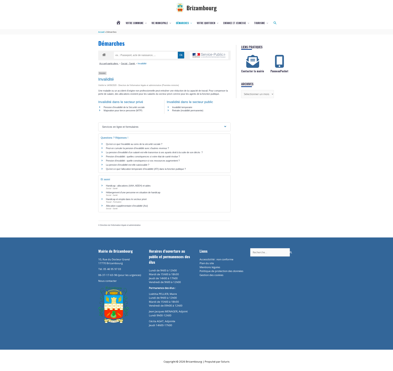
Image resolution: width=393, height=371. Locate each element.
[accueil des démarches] (104, 54)
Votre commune (135, 23)
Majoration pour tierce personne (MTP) (123, 110)
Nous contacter (107, 281)
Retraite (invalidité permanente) (187, 110)
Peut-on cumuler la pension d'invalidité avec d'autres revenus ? (137, 148)
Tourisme (259, 23)
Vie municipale (160, 23)
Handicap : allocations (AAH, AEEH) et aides (128, 185)
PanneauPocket (279, 71)
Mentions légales (210, 267)
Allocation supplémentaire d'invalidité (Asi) (127, 205)
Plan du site (207, 263)
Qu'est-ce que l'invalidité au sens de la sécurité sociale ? (134, 144)
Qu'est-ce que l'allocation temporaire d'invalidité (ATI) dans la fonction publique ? (146, 169)
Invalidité (142, 63)
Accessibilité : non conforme (216, 259)
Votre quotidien (206, 23)
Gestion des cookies (211, 275)
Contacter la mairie (252, 71)
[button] (275, 23)
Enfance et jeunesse (234, 23)
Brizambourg (202, 7)
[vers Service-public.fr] (209, 55)
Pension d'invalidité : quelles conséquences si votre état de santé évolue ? (143, 156)
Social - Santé (128, 63)
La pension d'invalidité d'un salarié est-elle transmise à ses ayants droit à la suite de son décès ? (154, 152)
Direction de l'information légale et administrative (120, 225)
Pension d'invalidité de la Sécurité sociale (124, 107)
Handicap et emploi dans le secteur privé (126, 199)
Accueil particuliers (109, 63)
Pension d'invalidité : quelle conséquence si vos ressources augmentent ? (143, 160)
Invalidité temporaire (182, 107)
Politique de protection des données (221, 271)
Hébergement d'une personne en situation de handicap (133, 192)
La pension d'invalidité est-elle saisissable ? (127, 164)
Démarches (182, 23)
